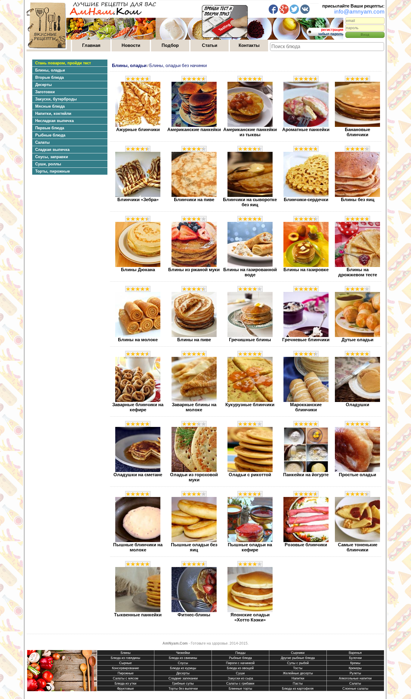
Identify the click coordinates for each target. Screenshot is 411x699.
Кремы (355, 663)
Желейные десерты (298, 673)
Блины (126, 653)
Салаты (355, 683)
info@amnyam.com (359, 11)
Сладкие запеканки (183, 678)
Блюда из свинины (183, 658)
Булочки (355, 658)
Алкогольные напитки (355, 678)
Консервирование (125, 668)
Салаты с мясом (125, 678)
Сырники (297, 653)
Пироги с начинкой (240, 663)
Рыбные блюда (240, 658)
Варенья (355, 653)
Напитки (298, 678)
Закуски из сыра (240, 678)
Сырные (125, 663)
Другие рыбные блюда (298, 658)
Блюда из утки (125, 683)
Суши (240, 673)
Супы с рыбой (298, 663)
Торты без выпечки (183, 688)
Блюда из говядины (125, 658)
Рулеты (355, 673)
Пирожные (126, 673)
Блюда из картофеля (298, 688)
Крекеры (355, 668)
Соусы (183, 663)
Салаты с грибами (240, 683)
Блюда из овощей (240, 668)
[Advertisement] (66, 233)
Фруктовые (125, 688)
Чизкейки (183, 653)
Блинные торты (240, 688)
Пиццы (240, 653)
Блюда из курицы (183, 668)
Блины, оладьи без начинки (178, 65)
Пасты (298, 683)
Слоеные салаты (355, 688)
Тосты (297, 668)
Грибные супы (183, 683)
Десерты (183, 673)
